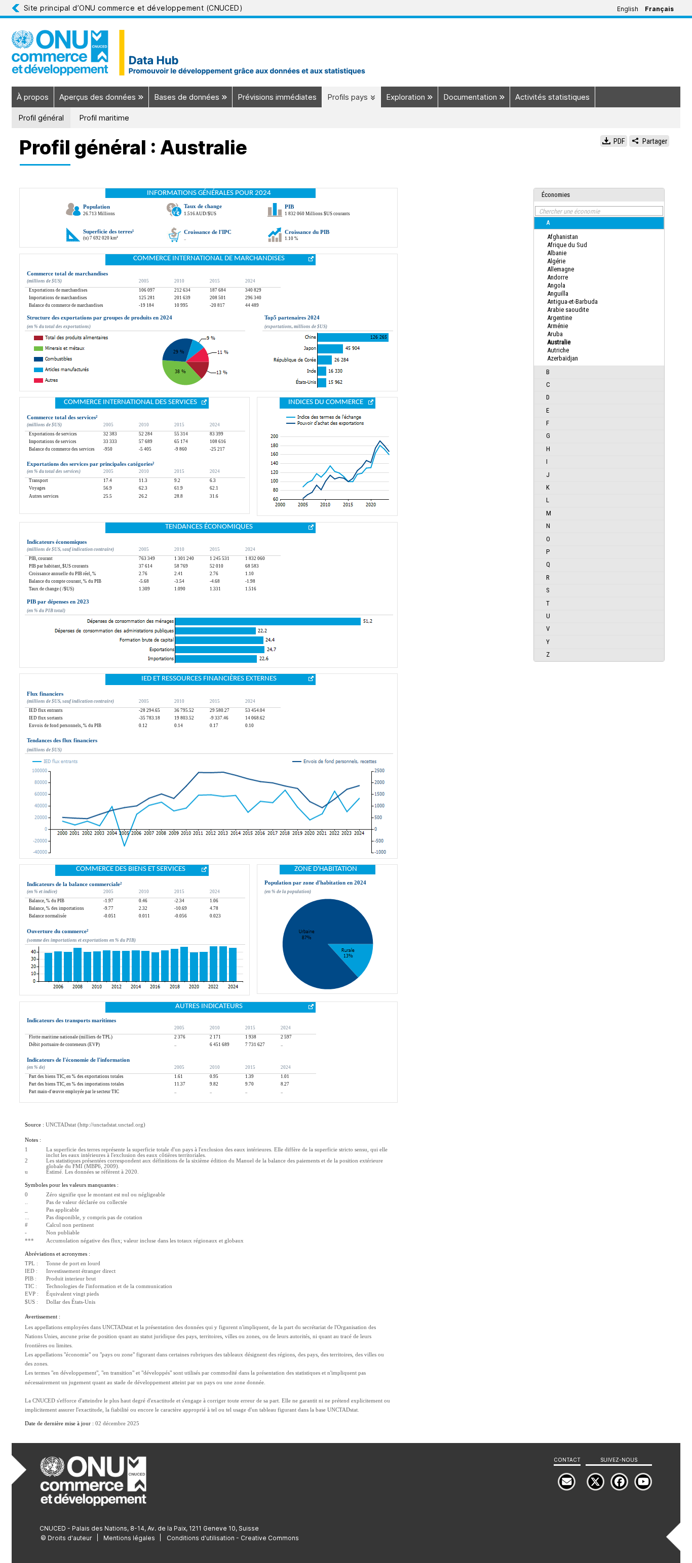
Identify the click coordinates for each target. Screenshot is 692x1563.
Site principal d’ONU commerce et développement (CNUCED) (133, 8)
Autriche (558, 350)
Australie (558, 342)
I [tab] (547, 461)
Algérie (556, 261)
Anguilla (557, 293)
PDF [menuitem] (618, 141)
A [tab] (548, 222)
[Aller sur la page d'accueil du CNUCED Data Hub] (346, 52)
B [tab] (548, 372)
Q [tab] (548, 564)
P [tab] (548, 551)
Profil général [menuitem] (41, 118)
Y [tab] (548, 642)
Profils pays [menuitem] (348, 97)
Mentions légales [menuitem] (129, 1538)
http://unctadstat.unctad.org (111, 1125)
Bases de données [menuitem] (187, 97)
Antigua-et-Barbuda (572, 301)
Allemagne (560, 269)
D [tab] (548, 397)
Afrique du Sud (567, 245)
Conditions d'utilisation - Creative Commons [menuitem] (233, 1538)
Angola (556, 285)
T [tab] (548, 603)
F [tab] (547, 423)
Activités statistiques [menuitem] (552, 97)
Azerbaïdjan (562, 358)
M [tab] (548, 513)
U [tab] (548, 616)
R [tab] (548, 577)
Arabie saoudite (568, 309)
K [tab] (548, 487)
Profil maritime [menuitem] (104, 118)
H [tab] (548, 449)
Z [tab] (548, 654)
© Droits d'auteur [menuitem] (66, 1538)
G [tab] (548, 435)
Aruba (555, 334)
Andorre (557, 277)
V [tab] (548, 628)
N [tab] (548, 526)
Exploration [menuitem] (406, 97)
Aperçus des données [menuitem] (98, 97)
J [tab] (548, 474)
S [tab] (548, 590)
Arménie (557, 326)
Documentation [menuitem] (471, 97)
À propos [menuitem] (33, 97)
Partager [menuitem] (654, 141)
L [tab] (547, 500)
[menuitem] (643, 1482)
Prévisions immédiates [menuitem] (277, 97)
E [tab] (547, 410)
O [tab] (548, 539)
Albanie (556, 253)
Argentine (559, 318)
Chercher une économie (569, 211)
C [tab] (548, 384)
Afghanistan (562, 237)
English (627, 9)
